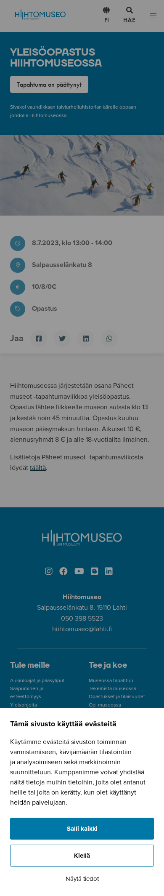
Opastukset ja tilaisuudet (117, 696)
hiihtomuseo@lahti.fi (82, 629)
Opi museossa (105, 705)
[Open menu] (153, 16)
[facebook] (63, 572)
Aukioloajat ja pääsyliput (37, 680)
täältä (38, 468)
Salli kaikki (82, 828)
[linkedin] (109, 572)
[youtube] (79, 572)
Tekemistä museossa (112, 688)
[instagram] (49, 572)
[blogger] (94, 572)
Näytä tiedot (82, 879)
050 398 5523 (82, 618)
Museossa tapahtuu (111, 680)
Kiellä (82, 855)
